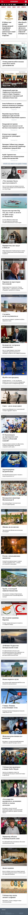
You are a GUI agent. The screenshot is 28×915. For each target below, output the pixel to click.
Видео (14, 7)
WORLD (14, 4)
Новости (3, 7)
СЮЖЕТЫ (24, 7)
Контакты (3, 909)
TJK (6, 4)
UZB (11, 4)
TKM (9, 4)
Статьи (9, 7)
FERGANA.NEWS (14, 1)
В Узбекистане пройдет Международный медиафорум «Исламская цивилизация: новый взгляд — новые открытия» (8, 28)
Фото (18, 7)
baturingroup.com (8, 913)
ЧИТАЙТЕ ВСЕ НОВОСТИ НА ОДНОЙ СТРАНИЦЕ (15, 164)
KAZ (2, 4)
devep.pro (21, 913)
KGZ (4, 4)
